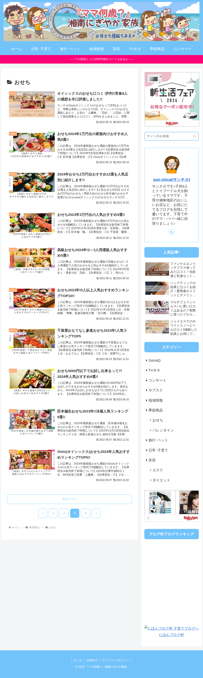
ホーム (78, 660)
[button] (194, 136)
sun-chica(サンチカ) (171, 179)
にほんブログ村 (171, 635)
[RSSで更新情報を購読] (171, 231)
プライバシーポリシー (115, 660)
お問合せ (91, 660)
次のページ (69, 499)
